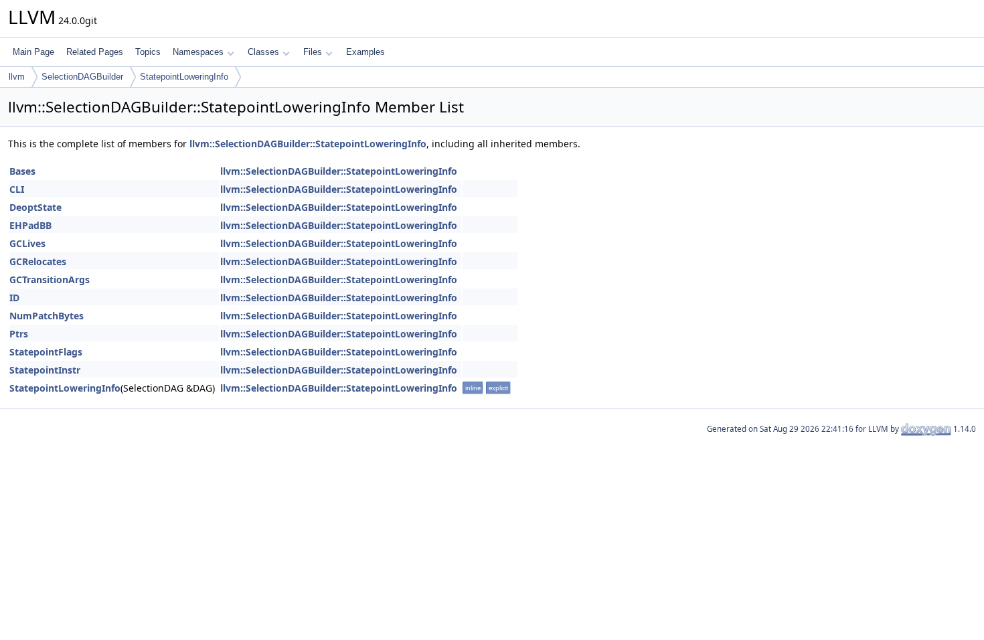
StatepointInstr (44, 370)
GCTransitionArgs (49, 279)
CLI (16, 189)
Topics (148, 52)
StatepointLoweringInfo (184, 77)
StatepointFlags (45, 351)
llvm (17, 77)
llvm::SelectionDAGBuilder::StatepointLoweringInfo (307, 143)
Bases (22, 171)
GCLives (27, 243)
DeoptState (35, 207)
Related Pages (94, 52)
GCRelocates (37, 261)
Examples (365, 52)
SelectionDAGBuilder (82, 77)
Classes (263, 52)
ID (14, 297)
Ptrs (18, 333)
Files (312, 52)
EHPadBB (30, 225)
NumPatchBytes (46, 315)
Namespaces (198, 52)
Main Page (33, 52)
